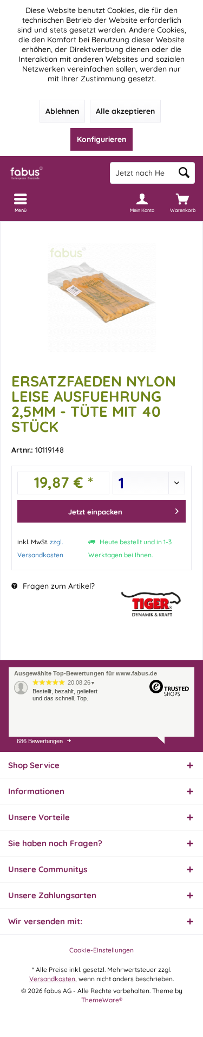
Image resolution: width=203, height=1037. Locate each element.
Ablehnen (62, 111)
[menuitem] (182, 203)
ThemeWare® (101, 1000)
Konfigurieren (101, 139)
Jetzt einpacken (95, 511)
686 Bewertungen (40, 741)
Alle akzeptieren (125, 111)
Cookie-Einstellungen (101, 950)
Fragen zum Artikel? (58, 586)
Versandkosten (52, 979)
